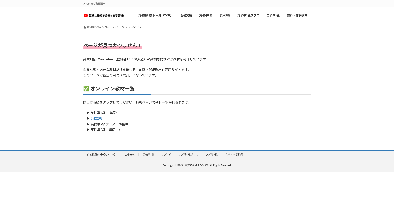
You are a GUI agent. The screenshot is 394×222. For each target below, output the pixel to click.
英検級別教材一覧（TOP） (102, 154)
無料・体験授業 (234, 154)
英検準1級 (148, 154)
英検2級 (96, 118)
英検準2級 (212, 154)
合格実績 (130, 154)
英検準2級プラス (188, 154)
